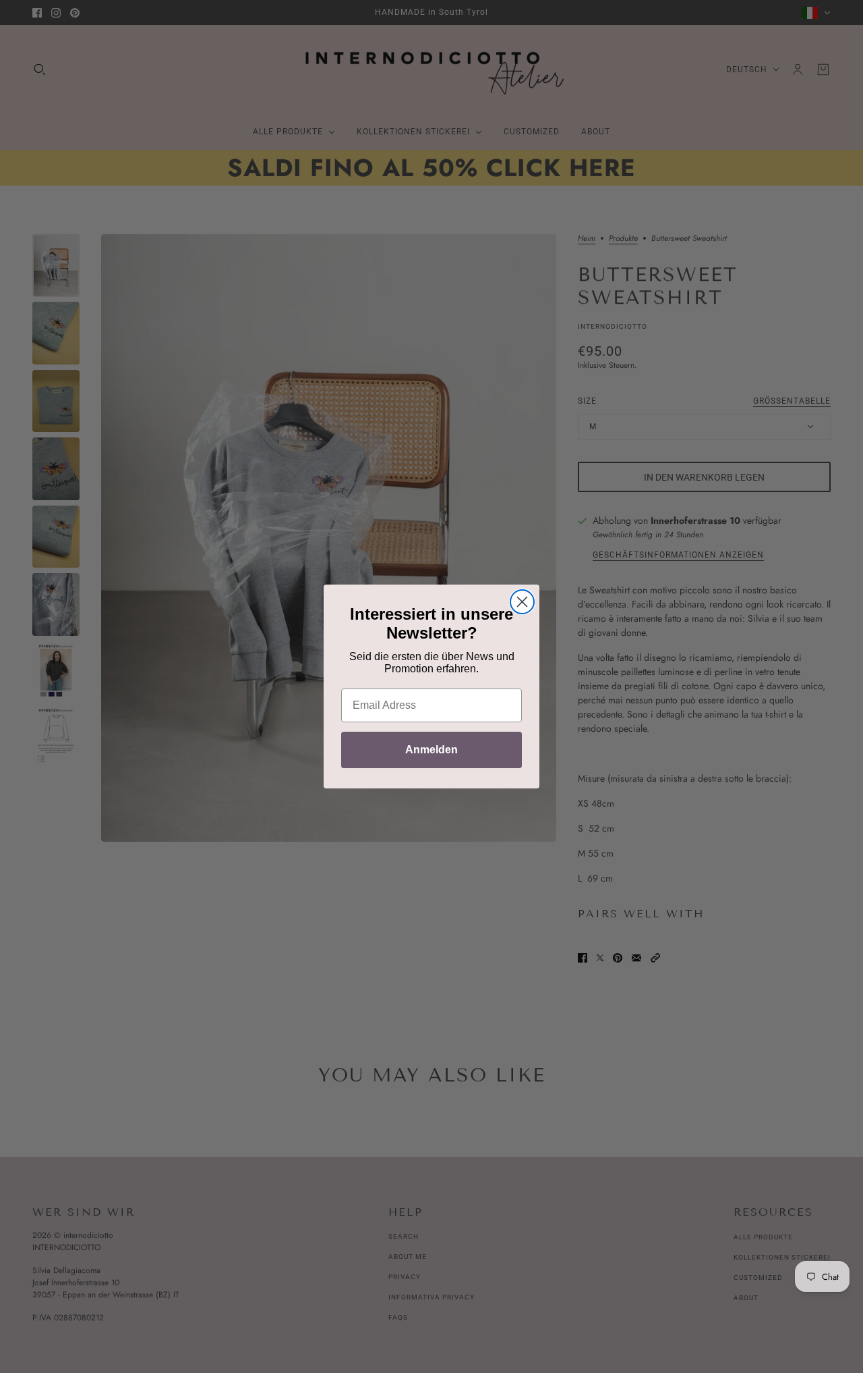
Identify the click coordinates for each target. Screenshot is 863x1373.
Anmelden (431, 749)
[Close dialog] (522, 602)
